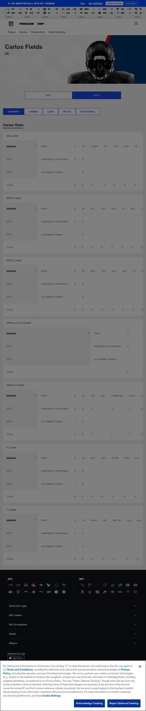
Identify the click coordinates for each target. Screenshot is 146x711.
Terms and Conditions (20, 669)
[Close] (140, 666)
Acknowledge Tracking (89, 703)
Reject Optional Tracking (124, 703)
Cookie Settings (51, 695)
